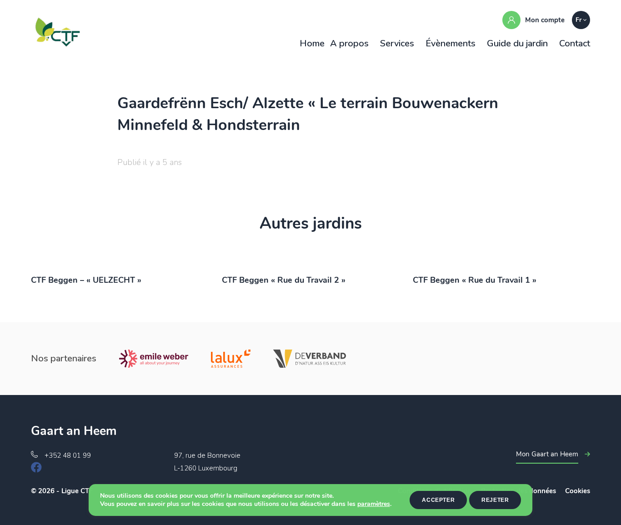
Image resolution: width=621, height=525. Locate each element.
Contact (574, 43)
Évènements (451, 43)
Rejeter (495, 500)
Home (312, 43)
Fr (578, 19)
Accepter (438, 500)
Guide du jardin (517, 43)
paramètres (373, 504)
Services (397, 43)
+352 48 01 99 (68, 455)
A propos (349, 43)
